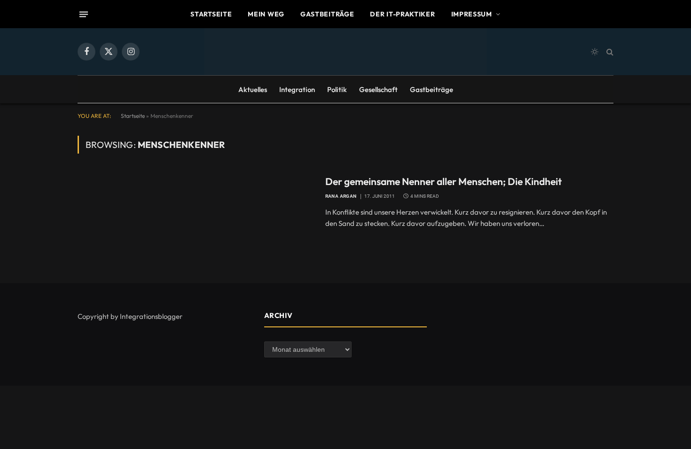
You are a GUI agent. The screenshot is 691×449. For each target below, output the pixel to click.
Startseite (211, 14)
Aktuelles (252, 89)
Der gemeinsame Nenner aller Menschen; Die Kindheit (443, 181)
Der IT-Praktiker (402, 14)
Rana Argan (341, 196)
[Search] (609, 51)
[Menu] (83, 14)
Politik (337, 89)
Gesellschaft (378, 89)
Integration (297, 89)
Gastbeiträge (327, 14)
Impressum (471, 14)
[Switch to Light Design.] (594, 51)
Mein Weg (266, 14)
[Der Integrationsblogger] (345, 51)
